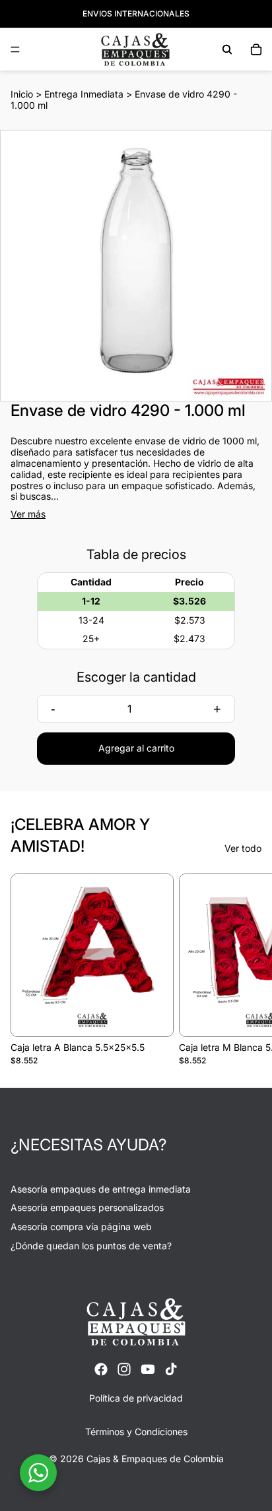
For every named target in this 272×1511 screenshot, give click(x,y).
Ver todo (242, 848)
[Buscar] (227, 49)
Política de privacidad (136, 1398)
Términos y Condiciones (136, 1431)
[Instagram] (124, 1369)
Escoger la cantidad (136, 677)
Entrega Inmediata (83, 94)
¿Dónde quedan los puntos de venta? (91, 1245)
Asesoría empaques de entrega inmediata (101, 1189)
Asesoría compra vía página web (81, 1226)
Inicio (22, 94)
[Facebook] (101, 1369)
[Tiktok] (171, 1369)
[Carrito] (256, 49)
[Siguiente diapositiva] (246, 969)
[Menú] (15, 49)
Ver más (28, 514)
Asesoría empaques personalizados (87, 1207)
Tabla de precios (136, 554)
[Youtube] (148, 1369)
